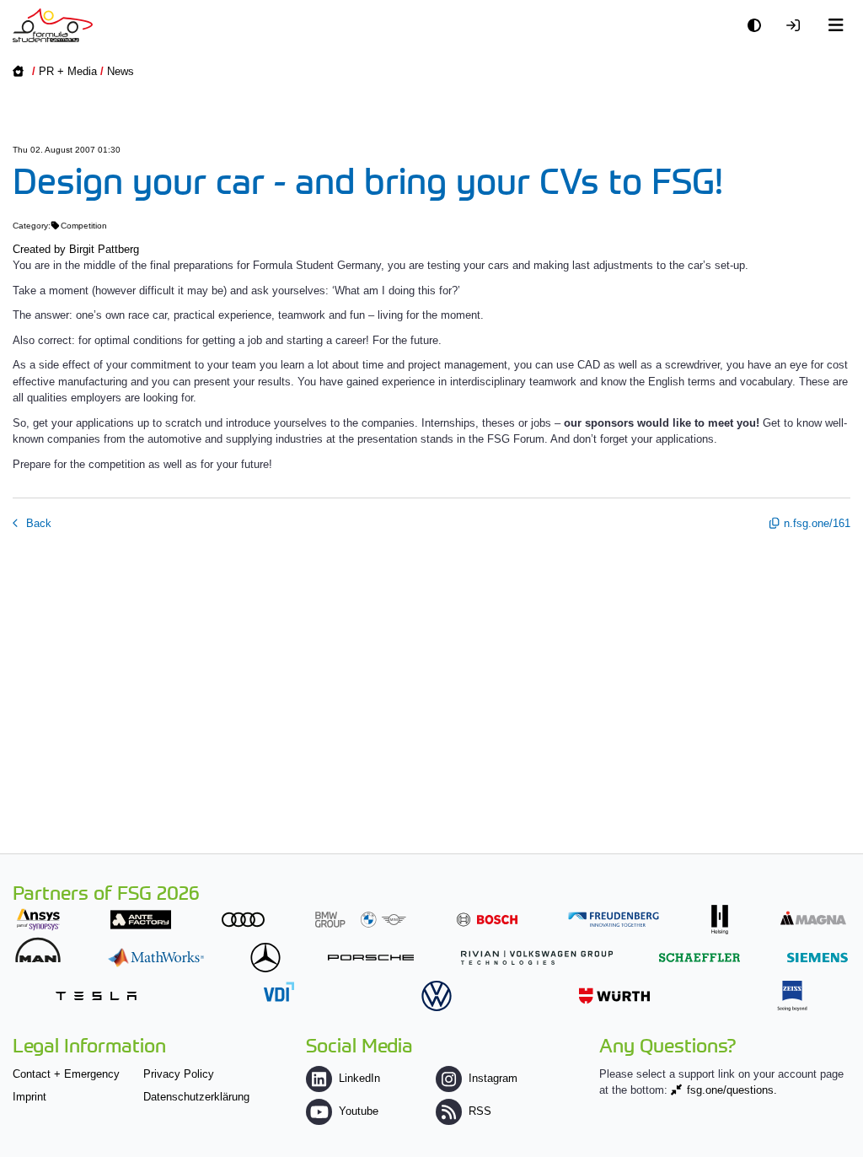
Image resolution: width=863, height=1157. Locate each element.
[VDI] (279, 991)
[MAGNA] (813, 918)
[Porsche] (371, 957)
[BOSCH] (487, 919)
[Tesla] (96, 995)
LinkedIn (359, 1078)
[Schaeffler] (699, 957)
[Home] (53, 25)
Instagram (493, 1078)
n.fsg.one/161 (817, 523)
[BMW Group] (360, 919)
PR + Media (68, 71)
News (120, 71)
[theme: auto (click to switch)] (758, 26)
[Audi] (243, 919)
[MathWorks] (156, 957)
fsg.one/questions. (732, 1090)
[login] (797, 26)
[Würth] (614, 995)
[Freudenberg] (613, 919)
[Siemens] (817, 957)
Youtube (358, 1111)
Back (37, 523)
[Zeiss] (792, 995)
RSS (480, 1111)
